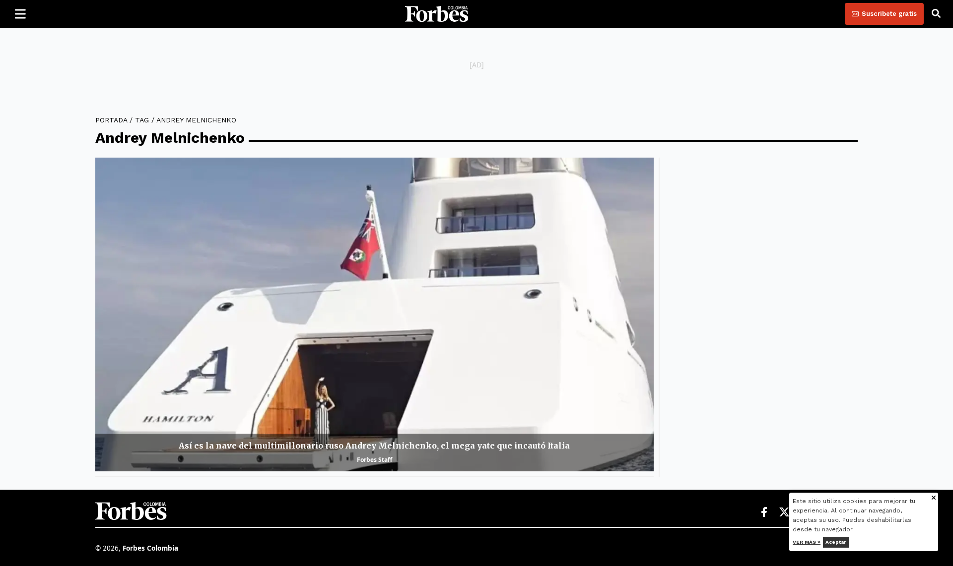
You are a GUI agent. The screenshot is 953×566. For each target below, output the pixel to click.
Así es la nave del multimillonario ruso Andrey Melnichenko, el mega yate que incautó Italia (374, 446)
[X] (785, 512)
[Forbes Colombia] (437, 14)
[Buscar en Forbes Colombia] (936, 14)
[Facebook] (764, 512)
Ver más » (807, 542)
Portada (111, 120)
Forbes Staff (374, 459)
